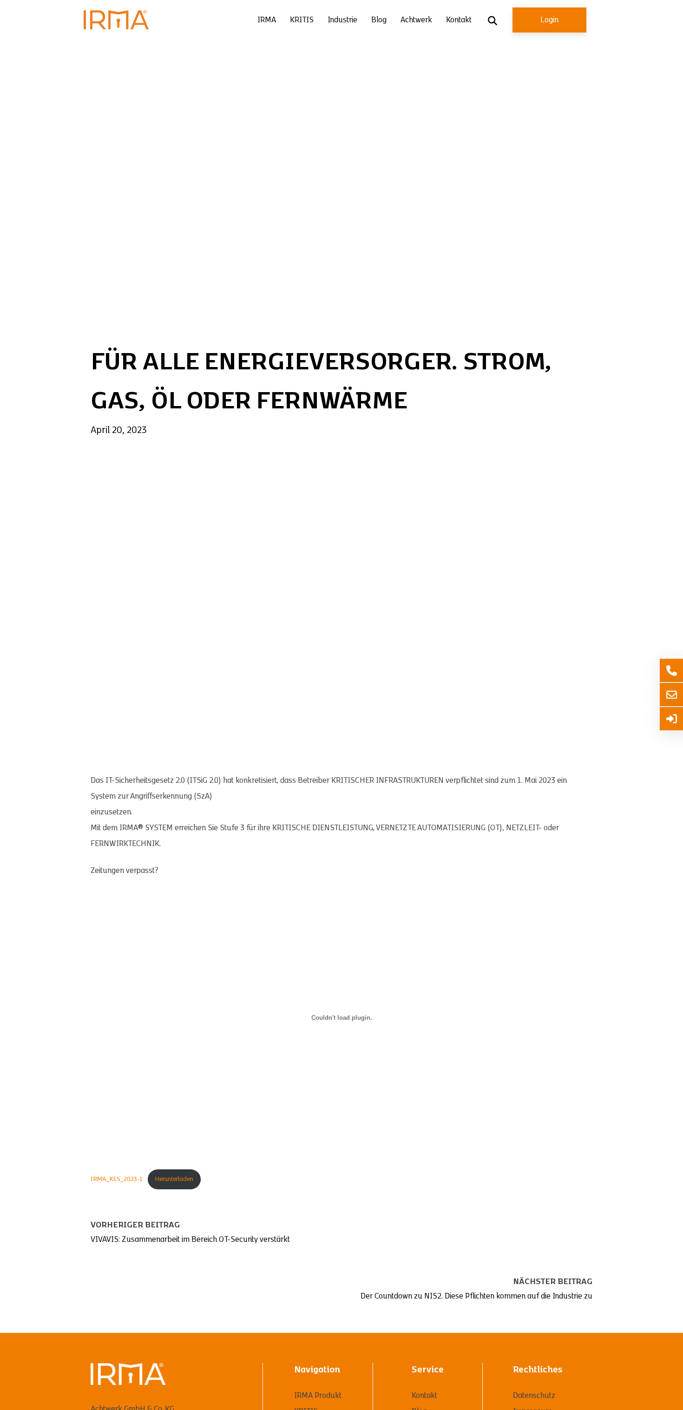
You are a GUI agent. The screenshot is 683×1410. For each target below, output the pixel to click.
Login (549, 20)
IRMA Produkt (318, 1395)
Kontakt (459, 20)
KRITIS (302, 20)
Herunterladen (174, 1179)
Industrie (342, 20)
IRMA (266, 20)
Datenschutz (534, 1395)
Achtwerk (416, 20)
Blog (379, 20)
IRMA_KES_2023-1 (116, 1179)
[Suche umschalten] (492, 21)
